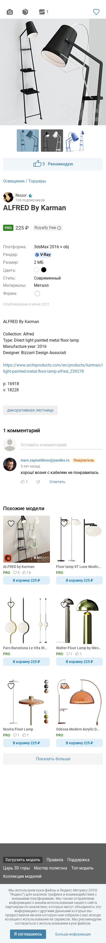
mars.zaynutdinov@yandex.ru (45, 460)
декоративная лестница (30, 410)
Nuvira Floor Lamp (18, 729)
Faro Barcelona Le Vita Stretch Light (25, 648)
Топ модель (82, 868)
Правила (55, 859)
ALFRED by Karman (18, 567)
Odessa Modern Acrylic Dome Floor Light (78, 729)
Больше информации (73, 934)
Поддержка (78, 859)
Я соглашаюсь (28, 934)
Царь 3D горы (16, 868)
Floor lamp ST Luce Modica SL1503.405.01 (78, 567)
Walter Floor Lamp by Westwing (78, 648)
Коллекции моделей (22, 876)
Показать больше (53, 758)
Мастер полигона (50, 868)
